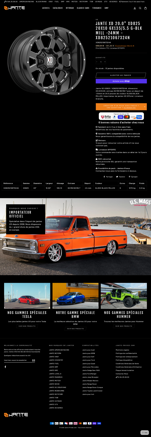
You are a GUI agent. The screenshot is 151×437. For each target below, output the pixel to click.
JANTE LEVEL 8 (55, 374)
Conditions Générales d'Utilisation (129, 367)
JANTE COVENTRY (56, 360)
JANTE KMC (53, 370)
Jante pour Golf (88, 357)
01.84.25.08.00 (12, 1)
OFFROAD (70, 8)
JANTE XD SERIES (56, 408)
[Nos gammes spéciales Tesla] (27, 296)
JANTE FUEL (54, 363)
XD (97, 19)
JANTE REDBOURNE (56, 391)
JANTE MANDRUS (55, 377)
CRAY (51, 1)
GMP (62, 1)
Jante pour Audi (88, 350)
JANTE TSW (53, 398)
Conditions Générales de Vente (127, 363)
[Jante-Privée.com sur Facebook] (5, 367)
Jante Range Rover (89, 384)
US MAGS (98, 1)
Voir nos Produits (75, 328)
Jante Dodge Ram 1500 (91, 370)
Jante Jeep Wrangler (90, 377)
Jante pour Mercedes (90, 367)
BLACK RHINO (41, 1)
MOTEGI (74, 1)
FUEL (57, 1)
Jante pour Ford (88, 360)
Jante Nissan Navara (90, 380)
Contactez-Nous (122, 374)
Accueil (46, 8)
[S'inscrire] (33, 360)
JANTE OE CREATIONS (57, 387)
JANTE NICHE (54, 384)
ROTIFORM (84, 1)
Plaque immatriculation (125, 370)
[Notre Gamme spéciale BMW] (75, 296)
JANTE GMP (53, 367)
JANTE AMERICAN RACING (59, 350)
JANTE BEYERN (55, 353)
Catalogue (58, 8)
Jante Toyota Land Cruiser (92, 391)
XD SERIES (113, 1)
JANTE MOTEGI (55, 380)
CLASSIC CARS (83, 8)
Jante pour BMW (88, 353)
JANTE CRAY (54, 357)
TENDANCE (97, 8)
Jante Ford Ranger (89, 374)
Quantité (100, 57)
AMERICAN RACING (27, 1)
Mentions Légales (122, 350)
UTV (105, 1)
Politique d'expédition (124, 360)
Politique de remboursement (127, 357)
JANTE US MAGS (55, 401)
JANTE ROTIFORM (56, 394)
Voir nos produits (27, 326)
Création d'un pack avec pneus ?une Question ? (121, 106)
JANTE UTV (53, 404)
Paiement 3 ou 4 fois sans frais (132, 1)
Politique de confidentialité (126, 353)
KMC (68, 1)
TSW (91, 1)
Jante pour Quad (88, 363)
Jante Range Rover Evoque (92, 387)
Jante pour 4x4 (88, 394)
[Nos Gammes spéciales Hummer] (124, 296)
